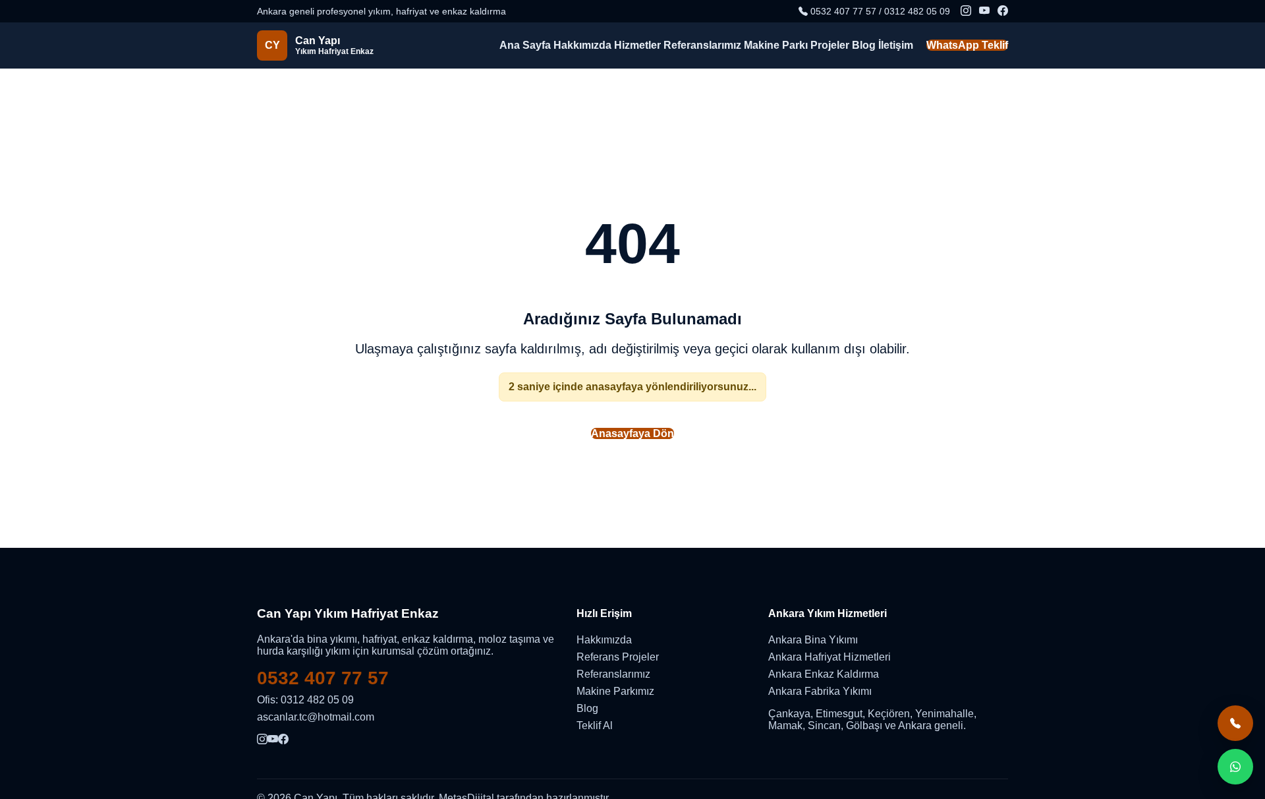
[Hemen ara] (1235, 723)
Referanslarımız (702, 45)
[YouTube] (984, 11)
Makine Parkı (776, 45)
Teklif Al (594, 725)
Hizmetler (637, 45)
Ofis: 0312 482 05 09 (305, 699)
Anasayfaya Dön (632, 433)
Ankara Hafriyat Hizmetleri (829, 657)
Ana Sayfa (525, 45)
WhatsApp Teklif (967, 45)
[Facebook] (1003, 11)
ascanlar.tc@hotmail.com (315, 717)
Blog (864, 45)
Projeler (829, 45)
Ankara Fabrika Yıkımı (820, 691)
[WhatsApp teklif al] (1235, 766)
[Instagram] (966, 11)
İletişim (895, 45)
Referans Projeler (617, 657)
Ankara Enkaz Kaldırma (823, 674)
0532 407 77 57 (323, 678)
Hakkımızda (582, 45)
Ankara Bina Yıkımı (813, 639)
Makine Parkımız (615, 691)
